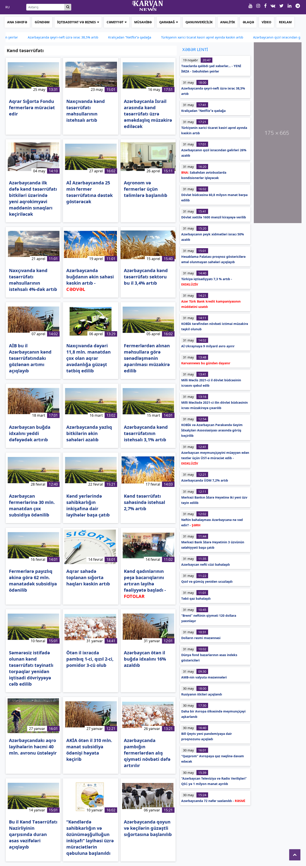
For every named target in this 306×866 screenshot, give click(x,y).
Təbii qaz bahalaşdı (196, 598)
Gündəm (42, 22)
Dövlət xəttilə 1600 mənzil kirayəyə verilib (213, 217)
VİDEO (266, 22)
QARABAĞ (167, 22)
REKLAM (285, 22)
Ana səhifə (17, 22)
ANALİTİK (227, 22)
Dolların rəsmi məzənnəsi (200, 638)
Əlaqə (248, 22)
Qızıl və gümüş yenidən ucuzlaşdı (207, 581)
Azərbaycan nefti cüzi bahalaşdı (205, 564)
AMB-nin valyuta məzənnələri (204, 677)
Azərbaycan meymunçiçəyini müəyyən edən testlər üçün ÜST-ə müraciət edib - (215, 457)
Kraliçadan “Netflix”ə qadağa (102, 37)
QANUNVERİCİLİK (199, 22)
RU (7, 7)
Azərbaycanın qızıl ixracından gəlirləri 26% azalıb (262, 37)
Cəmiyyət (115, 22)
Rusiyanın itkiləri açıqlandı (201, 694)
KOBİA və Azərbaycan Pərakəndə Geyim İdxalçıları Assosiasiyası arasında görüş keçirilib (212, 430)
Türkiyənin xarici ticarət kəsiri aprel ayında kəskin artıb (174, 37)
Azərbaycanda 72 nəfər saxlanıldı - (213, 801)
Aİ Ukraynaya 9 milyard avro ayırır (208, 346)
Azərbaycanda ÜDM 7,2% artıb (204, 480)
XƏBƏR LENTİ (195, 49)
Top (294, 854)
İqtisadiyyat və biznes (76, 22)
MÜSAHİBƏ (143, 22)
